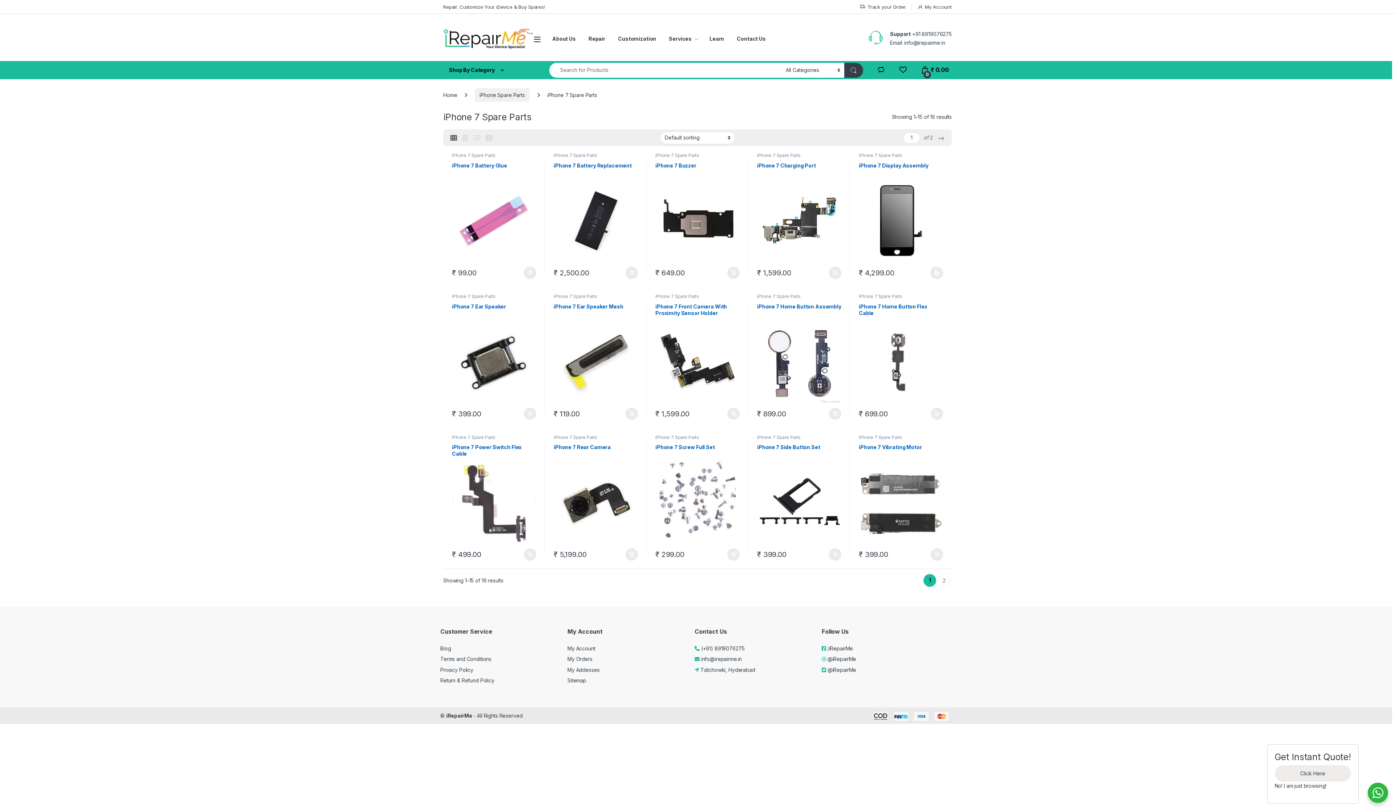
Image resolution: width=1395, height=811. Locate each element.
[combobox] (665, 70)
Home (450, 95)
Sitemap (576, 680)
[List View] (477, 138)
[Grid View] (453, 138)
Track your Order (887, 7)
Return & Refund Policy (467, 680)
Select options (934, 273)
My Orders (580, 659)
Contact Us (751, 39)
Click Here (1312, 773)
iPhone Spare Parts (502, 95)
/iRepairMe (839, 648)
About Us (564, 39)
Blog (445, 648)
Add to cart (530, 273)
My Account (938, 7)
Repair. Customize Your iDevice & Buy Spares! (494, 7)
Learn (716, 39)
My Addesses (583, 670)
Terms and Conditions (466, 659)
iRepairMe (459, 716)
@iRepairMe (841, 659)
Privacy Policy (456, 670)
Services (680, 39)
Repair (597, 39)
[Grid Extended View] (465, 138)
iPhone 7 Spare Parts (474, 155)
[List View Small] (489, 138)
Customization (637, 39)
